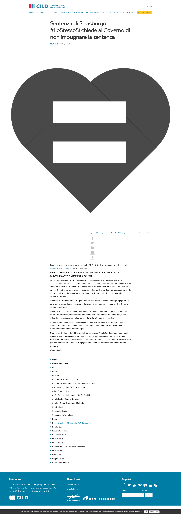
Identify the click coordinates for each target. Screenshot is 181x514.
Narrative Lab (144, 12)
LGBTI (120, 233)
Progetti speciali (93, 12)
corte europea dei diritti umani (137, 233)
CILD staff (54, 44)
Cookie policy (154, 511)
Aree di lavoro (51, 12)
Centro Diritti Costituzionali (72, 12)
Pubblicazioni (119, 12)
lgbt (125, 233)
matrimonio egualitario (101, 233)
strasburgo (89, 233)
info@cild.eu (72, 489)
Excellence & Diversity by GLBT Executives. (74, 423)
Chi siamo (40, 12)
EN (151, 6)
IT (148, 6)
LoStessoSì (113, 233)
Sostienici (131, 12)
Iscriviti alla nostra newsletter (134, 491)
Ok (146, 511)
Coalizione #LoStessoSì (61, 268)
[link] (144, 6)
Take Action (107, 12)
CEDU (149, 233)
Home (31, 12)
